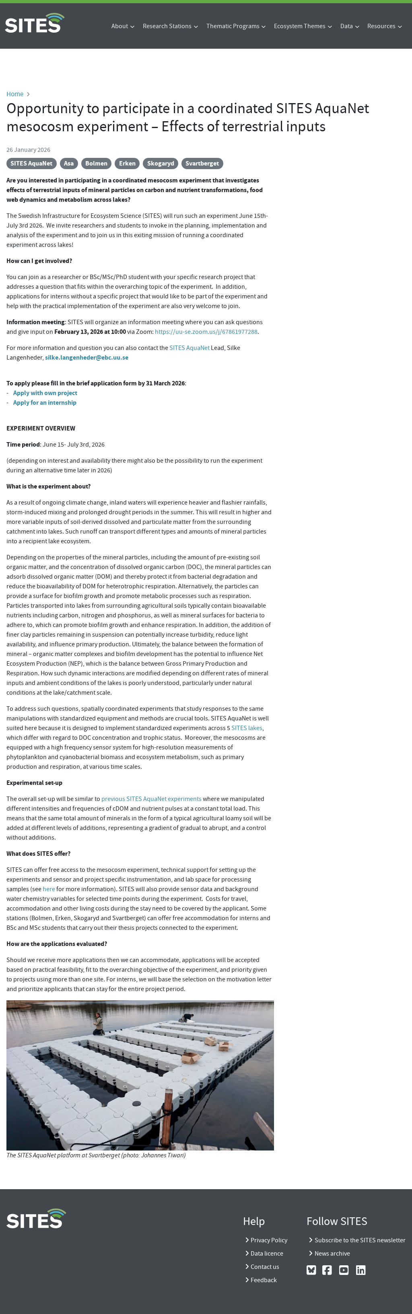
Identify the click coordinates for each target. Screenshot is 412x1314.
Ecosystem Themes (299, 26)
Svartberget (202, 163)
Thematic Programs (233, 26)
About (119, 26)
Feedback (264, 1280)
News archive (332, 1254)
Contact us (265, 1267)
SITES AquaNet (31, 163)
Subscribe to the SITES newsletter (360, 1240)
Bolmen (96, 163)
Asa (69, 163)
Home (14, 93)
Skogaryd (160, 163)
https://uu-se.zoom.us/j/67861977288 (206, 332)
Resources (381, 26)
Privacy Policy (269, 1240)
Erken (127, 163)
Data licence (267, 1254)
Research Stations (167, 26)
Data (346, 26)
